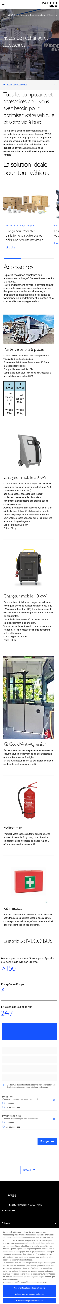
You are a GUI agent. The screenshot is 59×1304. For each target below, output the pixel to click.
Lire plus (10, 247)
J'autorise (10, 1104)
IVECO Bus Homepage (17, 15)
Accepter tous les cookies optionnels (29, 1288)
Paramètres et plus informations (29, 1300)
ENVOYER (45, 1141)
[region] (29, 1265)
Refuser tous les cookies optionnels (30, 1294)
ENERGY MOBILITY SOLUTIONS (25, 1204)
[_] (49, 4)
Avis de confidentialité (22, 1085)
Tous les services (37, 15)
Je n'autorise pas (13, 1108)
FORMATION (8, 1210)
